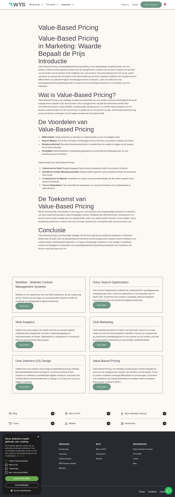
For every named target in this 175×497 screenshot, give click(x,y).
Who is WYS (101, 449)
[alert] (22, 464)
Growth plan (64, 449)
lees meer (24, 306)
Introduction (101, 454)
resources (140, 444)
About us (125, 5)
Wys (98, 444)
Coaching (62, 454)
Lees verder (20, 456)
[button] (35, 4)
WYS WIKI (137, 454)
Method (99, 459)
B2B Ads (62, 468)
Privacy (142, 491)
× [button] (38, 437)
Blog (135, 463)
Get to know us (151, 5)
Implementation (65, 459)
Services (64, 444)
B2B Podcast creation (67, 463)
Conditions (152, 491)
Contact (135, 5)
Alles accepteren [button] (22, 478)
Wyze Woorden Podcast (143, 449)
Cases (135, 459)
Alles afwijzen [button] (22, 485)
